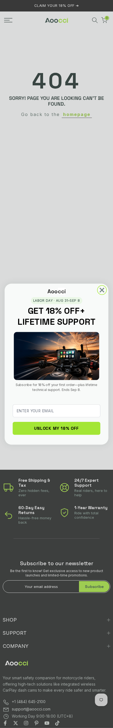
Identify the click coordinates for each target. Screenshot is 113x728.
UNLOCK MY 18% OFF (56, 428)
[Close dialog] (102, 290)
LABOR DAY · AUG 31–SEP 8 (56, 300)
